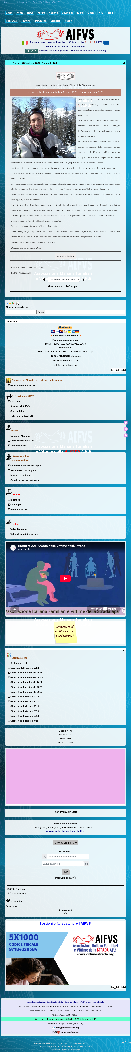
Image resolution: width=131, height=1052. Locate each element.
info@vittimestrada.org (65, 365)
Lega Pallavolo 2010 (65, 812)
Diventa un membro (65, 842)
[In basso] (126, 435)
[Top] (126, 423)
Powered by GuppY (42, 1044)
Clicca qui (76, 356)
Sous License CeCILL (63, 1046)
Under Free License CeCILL (76, 1044)
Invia (65, 872)
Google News (65, 731)
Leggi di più (117, 370)
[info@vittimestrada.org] (53, 1027)
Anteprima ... (58, 286)
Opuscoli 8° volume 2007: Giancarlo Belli (35, 63)
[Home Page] (65, 34)
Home (12, 2)
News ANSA (66, 738)
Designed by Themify (84, 1046)
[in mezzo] (126, 429)
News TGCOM (65, 742)
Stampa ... (73, 286)
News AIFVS (65, 734)
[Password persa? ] (65, 877)
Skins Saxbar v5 (46, 1046)
